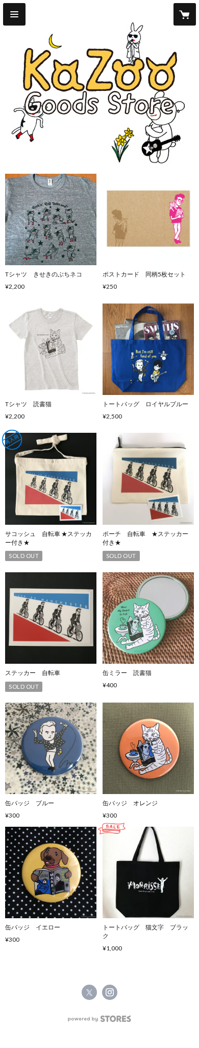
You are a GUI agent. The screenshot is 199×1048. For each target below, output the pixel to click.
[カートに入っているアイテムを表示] (184, 14)
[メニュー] (14, 14)
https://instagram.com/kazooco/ (109, 992)
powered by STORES (99, 1021)
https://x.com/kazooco (89, 992)
